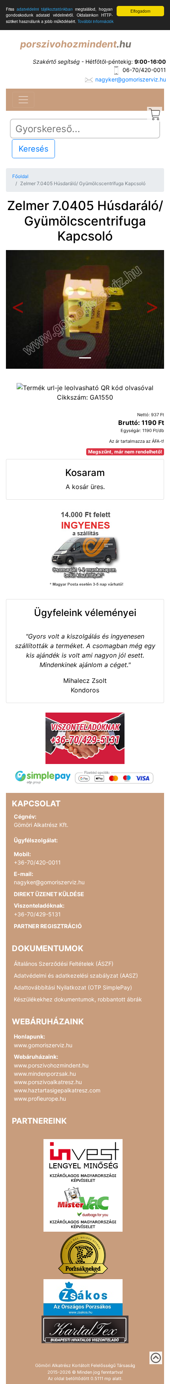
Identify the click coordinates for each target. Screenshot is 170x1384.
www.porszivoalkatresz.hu (48, 1082)
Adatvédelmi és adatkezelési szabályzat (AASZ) (76, 975)
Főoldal (20, 176)
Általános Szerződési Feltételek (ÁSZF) (63, 963)
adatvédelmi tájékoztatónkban (45, 9)
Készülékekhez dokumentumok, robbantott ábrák (78, 999)
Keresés (33, 149)
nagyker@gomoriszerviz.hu (130, 79)
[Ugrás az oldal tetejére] (155, 1358)
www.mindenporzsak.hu (45, 1073)
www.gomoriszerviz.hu (43, 1045)
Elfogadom (140, 11)
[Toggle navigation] (23, 100)
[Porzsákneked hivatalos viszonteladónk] (83, 1255)
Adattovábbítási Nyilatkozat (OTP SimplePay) (73, 987)
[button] (18, 309)
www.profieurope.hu (40, 1098)
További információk (95, 21)
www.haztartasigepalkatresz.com (57, 1090)
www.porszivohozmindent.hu (51, 1065)
